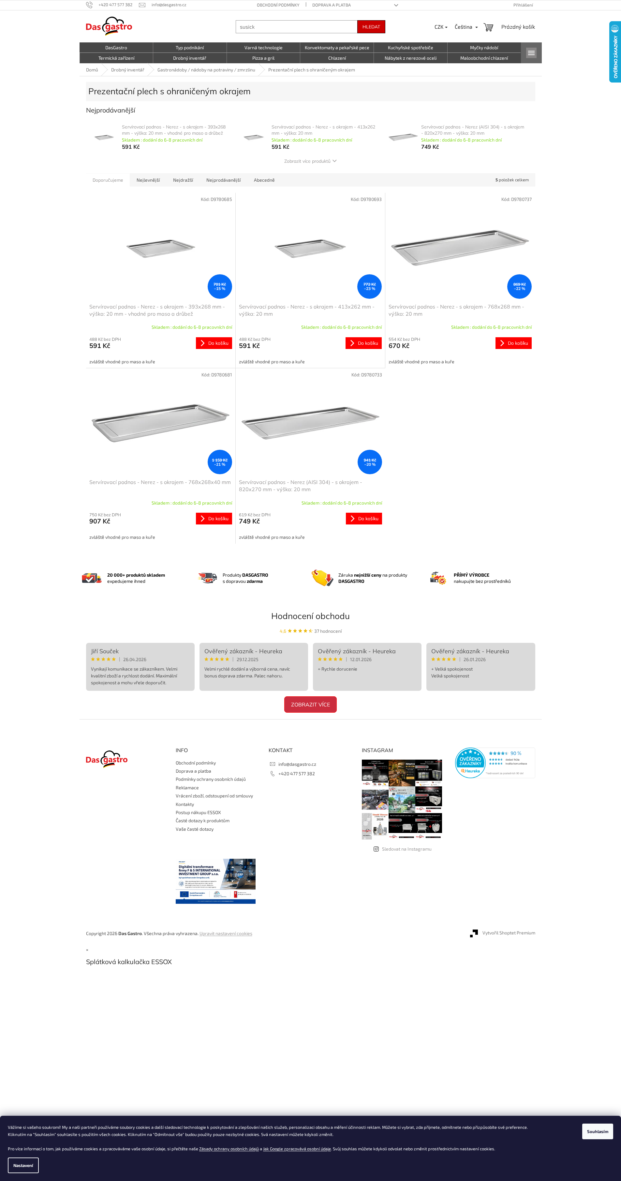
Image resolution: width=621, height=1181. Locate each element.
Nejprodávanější (223, 180)
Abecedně (264, 180)
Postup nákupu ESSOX (198, 812)
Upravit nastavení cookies (226, 933)
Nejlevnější (148, 180)
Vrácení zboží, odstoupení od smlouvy (214, 795)
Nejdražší (183, 180)
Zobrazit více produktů (307, 161)
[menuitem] (116, 47)
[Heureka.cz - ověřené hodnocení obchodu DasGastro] (495, 763)
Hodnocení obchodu (310, 616)
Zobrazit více (310, 704)
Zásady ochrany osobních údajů (229, 1148)
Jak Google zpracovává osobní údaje (297, 1148)
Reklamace (187, 787)
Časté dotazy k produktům (202, 820)
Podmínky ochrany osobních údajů (211, 779)
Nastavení (23, 1165)
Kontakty (185, 804)
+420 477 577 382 (296, 773)
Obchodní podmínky (278, 5)
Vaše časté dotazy (195, 829)
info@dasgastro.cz (297, 764)
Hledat (371, 27)
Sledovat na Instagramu (407, 849)
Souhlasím (597, 1131)
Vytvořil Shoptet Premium (508, 932)
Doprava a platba (331, 5)
